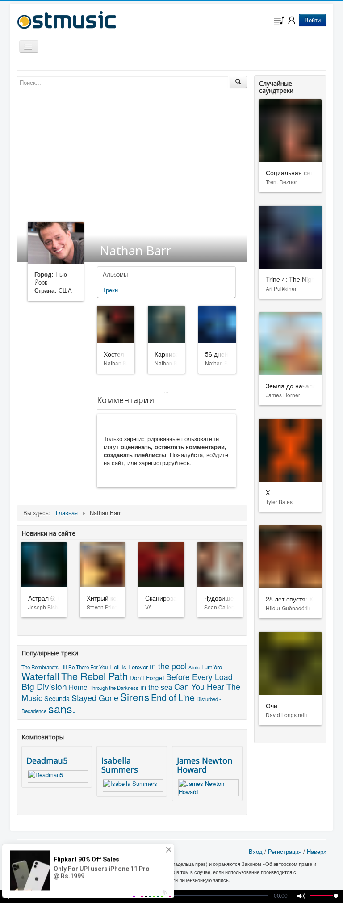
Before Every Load (199, 676)
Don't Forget (147, 677)
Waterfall (40, 676)
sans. (61, 708)
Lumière (211, 667)
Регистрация (284, 851)
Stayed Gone (94, 697)
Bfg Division (44, 686)
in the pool (168, 666)
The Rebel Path (94, 676)
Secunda (57, 698)
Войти (313, 20)
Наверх (316, 851)
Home (78, 687)
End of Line (173, 697)
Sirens (134, 696)
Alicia (194, 667)
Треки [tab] (110, 290)
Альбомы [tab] (115, 274)
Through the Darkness (113, 687)
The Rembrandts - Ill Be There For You (64, 667)
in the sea (156, 686)
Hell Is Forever (128, 667)
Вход (256, 851)
